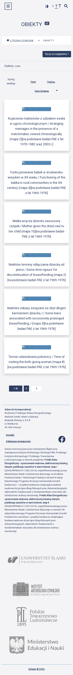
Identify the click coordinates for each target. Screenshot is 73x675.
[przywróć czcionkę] (56, 7)
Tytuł (33, 81)
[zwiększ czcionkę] (60, 6)
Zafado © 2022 (36, 669)
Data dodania (42, 91)
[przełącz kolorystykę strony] (47, 6)
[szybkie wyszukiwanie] (66, 6)
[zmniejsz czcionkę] (53, 7)
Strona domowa (22, 40)
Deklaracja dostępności (18, 441)
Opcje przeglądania (56, 54)
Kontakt (10, 435)
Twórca (51, 81)
